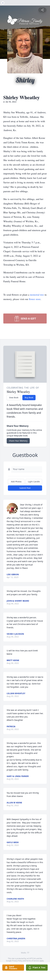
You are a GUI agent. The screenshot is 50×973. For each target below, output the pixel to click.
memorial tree (37, 294)
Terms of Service (32, 961)
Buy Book (29, 397)
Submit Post (25, 488)
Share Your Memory (18, 440)
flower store (35, 299)
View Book (13, 397)
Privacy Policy (17, 961)
